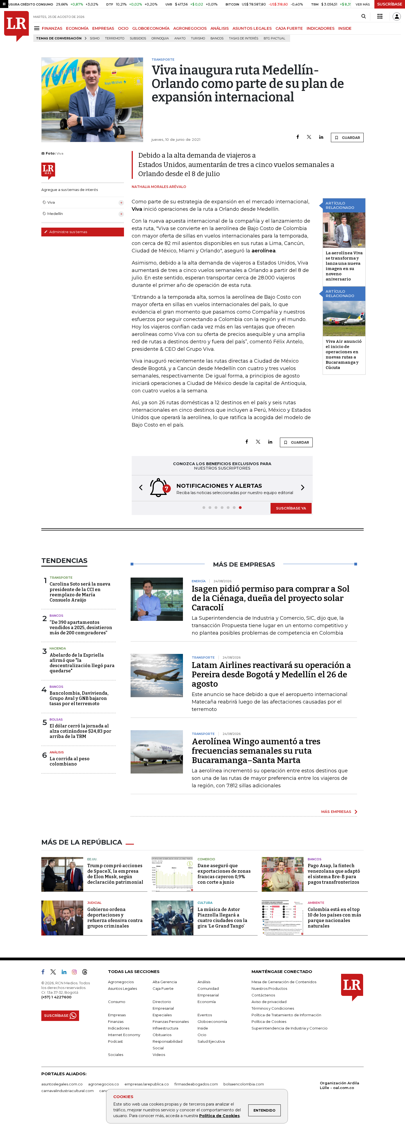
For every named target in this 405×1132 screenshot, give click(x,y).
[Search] (363, 16)
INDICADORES (320, 28)
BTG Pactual (274, 38)
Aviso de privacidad (269, 1001)
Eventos (205, 1015)
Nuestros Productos (269, 988)
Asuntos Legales (122, 988)
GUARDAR (350, 138)
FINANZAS (52, 28)
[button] (139, 488)
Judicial (94, 903)
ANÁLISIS (219, 28)
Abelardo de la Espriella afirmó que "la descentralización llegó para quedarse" (82, 663)
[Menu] (37, 28)
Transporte (61, 578)
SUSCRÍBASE (389, 4)
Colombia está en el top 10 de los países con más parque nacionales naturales (334, 918)
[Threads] (87, 973)
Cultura (205, 903)
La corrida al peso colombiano (70, 761)
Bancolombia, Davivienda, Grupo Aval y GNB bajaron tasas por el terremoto (79, 698)
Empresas (117, 1015)
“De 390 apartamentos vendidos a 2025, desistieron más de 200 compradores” (81, 627)
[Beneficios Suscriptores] (380, 17)
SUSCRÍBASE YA (291, 508)
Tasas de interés (243, 38)
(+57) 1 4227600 (56, 997)
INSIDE (345, 28)
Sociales (115, 1054)
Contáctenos (263, 995)
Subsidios (138, 38)
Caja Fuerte (163, 988)
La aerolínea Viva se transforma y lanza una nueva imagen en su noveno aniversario (344, 266)
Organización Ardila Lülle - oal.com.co (339, 1085)
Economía (207, 1001)
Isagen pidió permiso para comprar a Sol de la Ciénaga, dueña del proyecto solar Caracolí (271, 598)
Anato (179, 38)
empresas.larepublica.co (147, 1084)
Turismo (198, 38)
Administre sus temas (67, 232)
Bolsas (56, 719)
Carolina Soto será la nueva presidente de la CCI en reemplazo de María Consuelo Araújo (80, 592)
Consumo (116, 1001)
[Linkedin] (321, 137)
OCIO (123, 28)
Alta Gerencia (165, 982)
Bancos (216, 38)
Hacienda (58, 648)
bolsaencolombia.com (243, 1084)
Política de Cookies (219, 1115)
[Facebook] (297, 137)
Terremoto (114, 38)
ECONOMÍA (77, 28)
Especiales (162, 1015)
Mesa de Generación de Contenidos (284, 982)
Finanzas (115, 1021)
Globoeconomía (212, 1021)
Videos (159, 1054)
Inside (203, 1028)
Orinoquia (160, 38)
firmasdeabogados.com (196, 1084)
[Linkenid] (66, 973)
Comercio (206, 859)
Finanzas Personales (171, 1021)
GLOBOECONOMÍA (150, 28)
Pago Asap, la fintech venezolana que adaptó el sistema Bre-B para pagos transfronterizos (334, 874)
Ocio (202, 1035)
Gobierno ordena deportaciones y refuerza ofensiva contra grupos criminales (115, 918)
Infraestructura (165, 1028)
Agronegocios (121, 982)
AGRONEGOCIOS (190, 28)
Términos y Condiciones (273, 1008)
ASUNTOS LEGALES (252, 28)
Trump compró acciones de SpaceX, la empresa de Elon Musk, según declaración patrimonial (115, 874)
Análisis (57, 752)
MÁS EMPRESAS (336, 811)
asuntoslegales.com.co (62, 1084)
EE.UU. (92, 859)
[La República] (16, 26)
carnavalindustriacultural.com (67, 1090)
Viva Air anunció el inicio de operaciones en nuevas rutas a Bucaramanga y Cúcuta (343, 354)
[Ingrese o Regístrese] (397, 16)
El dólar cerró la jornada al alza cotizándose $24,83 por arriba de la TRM (80, 731)
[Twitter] (309, 137)
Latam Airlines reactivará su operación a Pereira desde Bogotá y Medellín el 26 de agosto (271, 674)
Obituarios (162, 1035)
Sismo (94, 38)
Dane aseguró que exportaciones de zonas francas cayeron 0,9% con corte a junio (224, 874)
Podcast (115, 1041)
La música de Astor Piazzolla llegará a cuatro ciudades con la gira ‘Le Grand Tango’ (222, 918)
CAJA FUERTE (289, 28)
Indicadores (118, 1028)
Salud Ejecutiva (211, 1041)
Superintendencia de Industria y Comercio (290, 1028)
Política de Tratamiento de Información (286, 1015)
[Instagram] (76, 973)
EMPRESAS (103, 28)
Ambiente (316, 903)
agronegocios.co (103, 1084)
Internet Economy (124, 1035)
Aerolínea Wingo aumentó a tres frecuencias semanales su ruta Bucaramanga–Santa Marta (256, 751)
